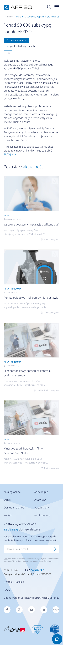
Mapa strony (41, 507)
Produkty (16, 288)
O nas (7, 499)
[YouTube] (31, 609)
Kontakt (8, 515)
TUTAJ (6, 558)
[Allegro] (55, 609)
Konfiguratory (42, 515)
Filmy (10, 16)
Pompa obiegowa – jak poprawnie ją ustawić (31, 297)
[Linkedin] (43, 609)
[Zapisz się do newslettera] (54, 549)
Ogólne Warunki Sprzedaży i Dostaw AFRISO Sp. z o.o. (31, 597)
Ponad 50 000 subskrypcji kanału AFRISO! (37, 16)
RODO (7, 589)
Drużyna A (40, 499)
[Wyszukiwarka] (49, 7)
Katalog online (12, 492)
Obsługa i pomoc (14, 507)
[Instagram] (19, 609)
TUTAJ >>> (10, 154)
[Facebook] (7, 609)
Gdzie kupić (41, 492)
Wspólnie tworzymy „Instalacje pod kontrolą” (31, 224)
